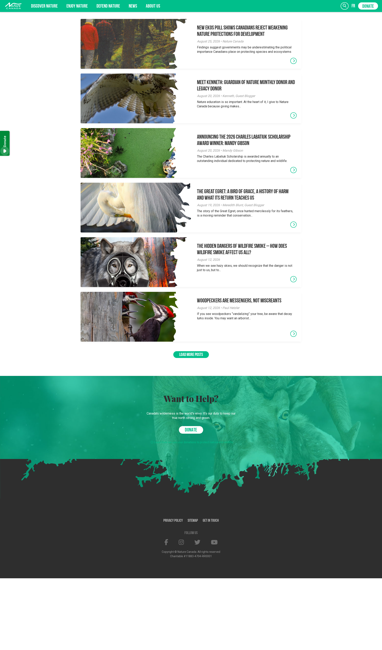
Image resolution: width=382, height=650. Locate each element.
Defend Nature (108, 6)
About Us (153, 6)
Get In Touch (211, 521)
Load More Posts (191, 355)
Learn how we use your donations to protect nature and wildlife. (194, 442)
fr (353, 6)
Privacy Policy (173, 521)
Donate (368, 6)
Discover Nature (44, 6)
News (133, 6)
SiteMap (193, 521)
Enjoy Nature (77, 6)
